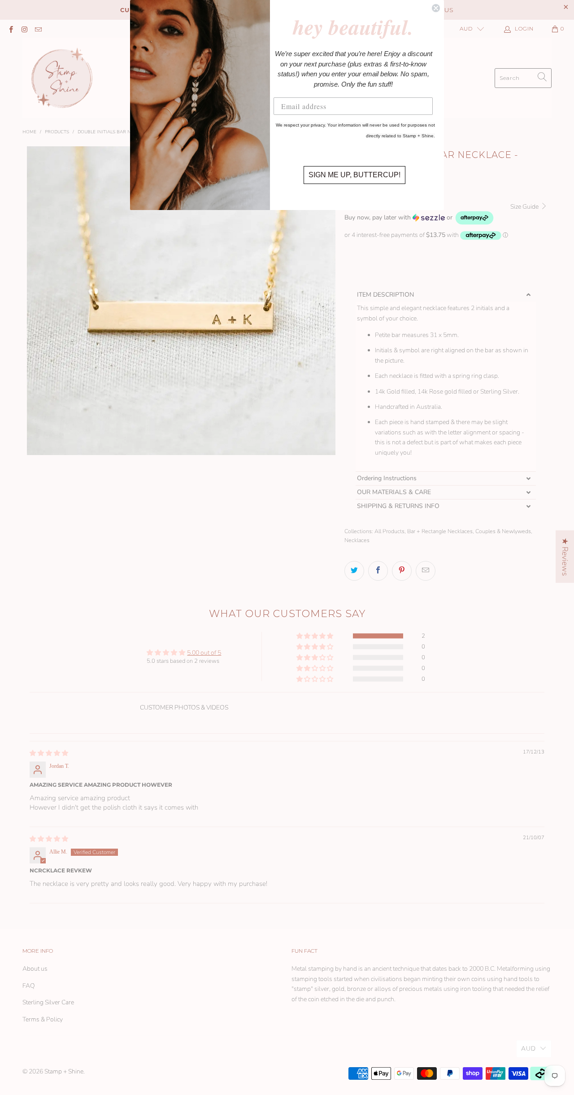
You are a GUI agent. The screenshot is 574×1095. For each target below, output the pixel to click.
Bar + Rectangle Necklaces (440, 531)
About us (35, 968)
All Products (389, 531)
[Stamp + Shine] (62, 78)
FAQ (28, 985)
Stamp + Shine (63, 1071)
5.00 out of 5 (204, 652)
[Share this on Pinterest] (402, 571)
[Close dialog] (435, 8)
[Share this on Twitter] (354, 571)
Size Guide (525, 206)
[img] (49, 753)
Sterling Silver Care (48, 1002)
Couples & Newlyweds (503, 531)
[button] (419, 218)
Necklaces (357, 540)
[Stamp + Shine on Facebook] (10, 28)
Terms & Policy (42, 1019)
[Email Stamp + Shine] (38, 28)
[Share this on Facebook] (378, 571)
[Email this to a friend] (425, 571)
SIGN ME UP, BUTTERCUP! (354, 175)
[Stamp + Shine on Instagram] (24, 28)
